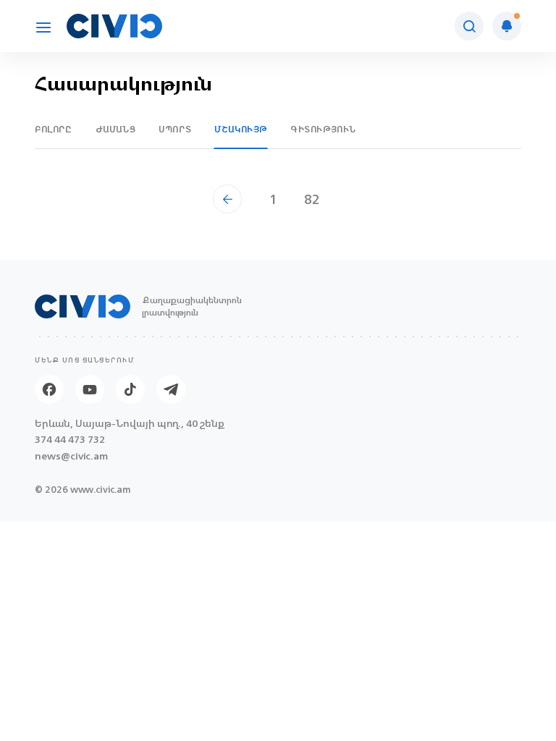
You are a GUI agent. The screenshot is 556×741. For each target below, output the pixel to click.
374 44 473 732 (70, 439)
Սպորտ (175, 129)
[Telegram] (170, 389)
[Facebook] (49, 389)
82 (312, 199)
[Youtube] (89, 389)
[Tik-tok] (130, 389)
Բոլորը (53, 129)
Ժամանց (116, 129)
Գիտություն (323, 129)
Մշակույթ (240, 129)
